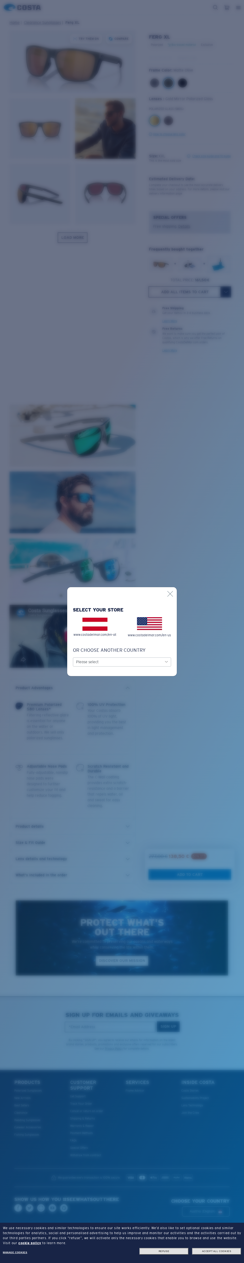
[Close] (170, 594)
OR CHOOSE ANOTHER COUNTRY (109, 650)
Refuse (164, 1251)
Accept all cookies (216, 1251)
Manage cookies (15, 1252)
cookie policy (29, 1243)
